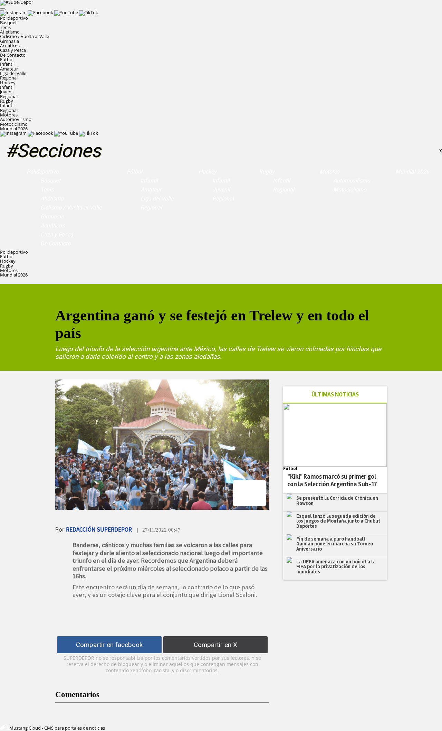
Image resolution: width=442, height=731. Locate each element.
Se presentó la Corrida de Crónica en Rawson (337, 500)
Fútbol (134, 171)
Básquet (8, 22)
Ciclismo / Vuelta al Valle (24, 36)
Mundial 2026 (14, 128)
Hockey (208, 171)
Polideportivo (43, 171)
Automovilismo (15, 119)
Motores (329, 171)
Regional (9, 78)
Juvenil (6, 91)
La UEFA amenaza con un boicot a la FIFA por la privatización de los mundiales (336, 567)
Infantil (7, 64)
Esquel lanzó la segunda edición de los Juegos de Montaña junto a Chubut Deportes (338, 521)
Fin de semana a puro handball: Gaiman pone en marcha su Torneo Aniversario (334, 544)
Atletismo (10, 32)
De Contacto (13, 55)
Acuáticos (10, 46)
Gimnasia (9, 41)
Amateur (9, 69)
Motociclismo (14, 124)
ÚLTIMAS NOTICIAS (335, 394)
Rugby (267, 171)
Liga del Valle (13, 73)
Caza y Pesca (13, 50)
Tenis (5, 27)
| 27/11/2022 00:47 (159, 530)
